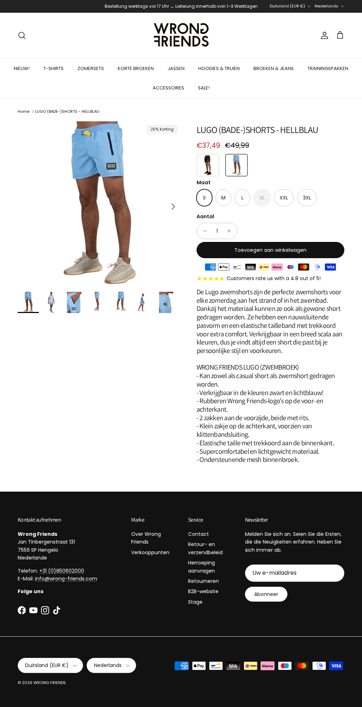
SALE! (204, 88)
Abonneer (266, 594)
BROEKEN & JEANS (273, 68)
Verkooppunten (150, 552)
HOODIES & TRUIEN (219, 68)
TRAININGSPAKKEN (328, 68)
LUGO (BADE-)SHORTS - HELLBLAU (67, 111)
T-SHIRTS (53, 68)
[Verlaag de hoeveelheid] (203, 231)
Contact (198, 534)
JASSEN (176, 68)
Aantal (205, 216)
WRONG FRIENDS (50, 682)
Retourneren (203, 581)
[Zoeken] (22, 35)
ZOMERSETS (90, 68)
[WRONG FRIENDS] (181, 35)
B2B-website (203, 591)
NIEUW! (22, 68)
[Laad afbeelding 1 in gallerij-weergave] (99, 203)
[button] (208, 165)
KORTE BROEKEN (136, 68)
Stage (195, 601)
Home (23, 111)
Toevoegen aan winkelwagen (270, 250)
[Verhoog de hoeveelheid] (231, 231)
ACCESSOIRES (168, 88)
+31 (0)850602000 (61, 570)
